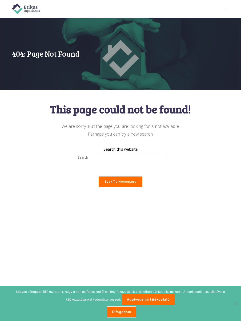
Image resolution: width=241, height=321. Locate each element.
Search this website (121, 149)
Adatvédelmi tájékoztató (148, 299)
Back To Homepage (120, 181)
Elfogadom (121, 312)
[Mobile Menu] (227, 9)
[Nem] (235, 303)
